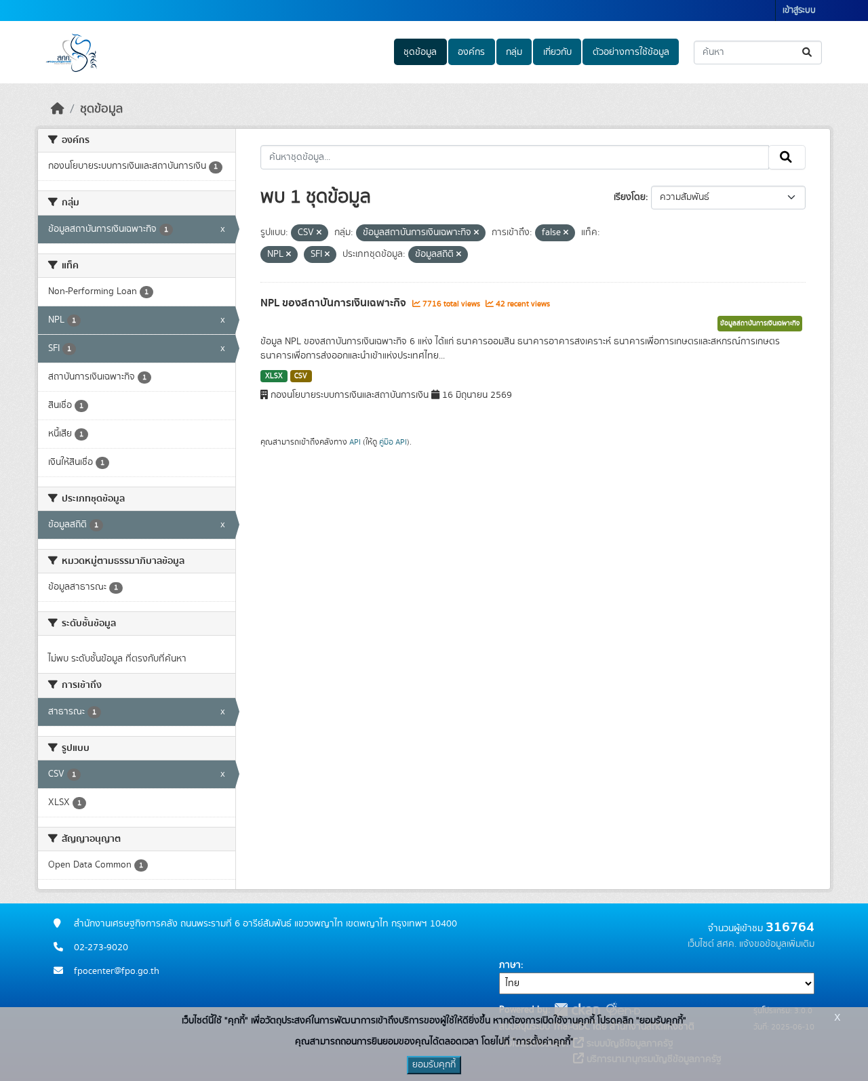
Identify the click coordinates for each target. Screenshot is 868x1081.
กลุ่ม (514, 52)
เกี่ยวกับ (557, 52)
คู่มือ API (393, 442)
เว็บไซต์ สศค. (712, 944)
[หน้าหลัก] (57, 109)
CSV (300, 376)
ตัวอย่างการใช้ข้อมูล (631, 52)
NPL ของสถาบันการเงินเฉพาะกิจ (334, 303)
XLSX (274, 376)
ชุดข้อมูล (420, 52)
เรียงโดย (630, 197)
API (355, 442)
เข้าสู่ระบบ (799, 10)
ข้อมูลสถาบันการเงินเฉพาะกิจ (760, 323)
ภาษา (510, 965)
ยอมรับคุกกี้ (434, 1065)
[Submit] (808, 52)
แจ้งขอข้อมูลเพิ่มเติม (776, 944)
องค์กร (471, 52)
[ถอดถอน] (319, 233)
